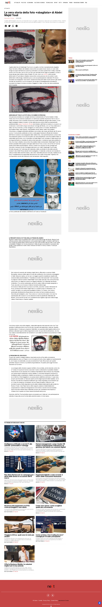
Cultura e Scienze (39, 2)
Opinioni (65, 2)
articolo (46, 74)
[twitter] (9, 27)
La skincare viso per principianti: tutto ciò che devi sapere (86, 66)
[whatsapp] (12, 27)
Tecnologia (49, 2)
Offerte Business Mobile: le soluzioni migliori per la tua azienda (18, 565)
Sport (56, 2)
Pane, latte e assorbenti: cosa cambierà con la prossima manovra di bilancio (86, 137)
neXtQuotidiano (8, 511)
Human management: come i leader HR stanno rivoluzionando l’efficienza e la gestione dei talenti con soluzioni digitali (51, 445)
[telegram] (16, 27)
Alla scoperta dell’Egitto (81, 69)
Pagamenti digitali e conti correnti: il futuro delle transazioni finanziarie (49, 475)
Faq (86, 2)
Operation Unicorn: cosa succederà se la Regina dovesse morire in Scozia (86, 183)
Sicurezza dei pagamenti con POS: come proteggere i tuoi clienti (17, 506)
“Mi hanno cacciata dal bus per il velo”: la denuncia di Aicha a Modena (86, 156)
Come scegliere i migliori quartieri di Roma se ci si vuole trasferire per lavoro (86, 173)
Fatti (60, 2)
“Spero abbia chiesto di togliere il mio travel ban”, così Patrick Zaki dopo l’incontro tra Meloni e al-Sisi (85, 147)
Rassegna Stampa (79, 2)
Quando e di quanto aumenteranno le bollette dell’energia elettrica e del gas (85, 169)
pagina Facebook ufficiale (25, 124)
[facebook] (5, 27)
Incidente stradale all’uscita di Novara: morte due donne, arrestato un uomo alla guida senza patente (86, 164)
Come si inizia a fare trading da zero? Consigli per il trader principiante (49, 535)
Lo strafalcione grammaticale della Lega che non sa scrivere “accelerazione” (86, 80)
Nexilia (6, 451)
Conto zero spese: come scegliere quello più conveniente (49, 506)
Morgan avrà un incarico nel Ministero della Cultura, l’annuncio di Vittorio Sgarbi (86, 152)
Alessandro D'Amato (9, 18)
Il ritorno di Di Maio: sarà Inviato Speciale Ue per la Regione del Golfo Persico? (86, 142)
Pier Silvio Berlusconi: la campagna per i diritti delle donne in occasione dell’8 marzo (19, 476)
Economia (30, 2)
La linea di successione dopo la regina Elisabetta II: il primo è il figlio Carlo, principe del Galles (85, 178)
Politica (23, 2)
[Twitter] (51, 594)
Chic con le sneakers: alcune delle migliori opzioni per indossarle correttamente (84, 61)
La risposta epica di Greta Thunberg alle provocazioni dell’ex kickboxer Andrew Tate (86, 75)
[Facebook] (47, 594)
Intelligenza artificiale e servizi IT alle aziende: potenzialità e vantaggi (18, 444)
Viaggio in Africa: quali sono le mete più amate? (19, 535)
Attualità (17, 2)
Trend (71, 2)
